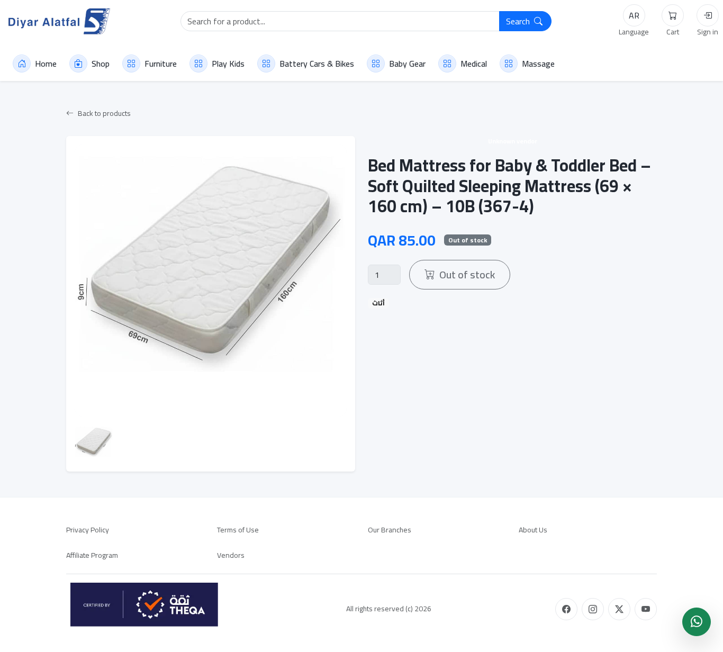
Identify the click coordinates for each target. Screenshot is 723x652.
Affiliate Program (92, 555)
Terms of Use (238, 530)
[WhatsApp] (696, 622)
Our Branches (389, 530)
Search (519, 21)
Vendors (231, 555)
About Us (533, 530)
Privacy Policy (87, 530)
